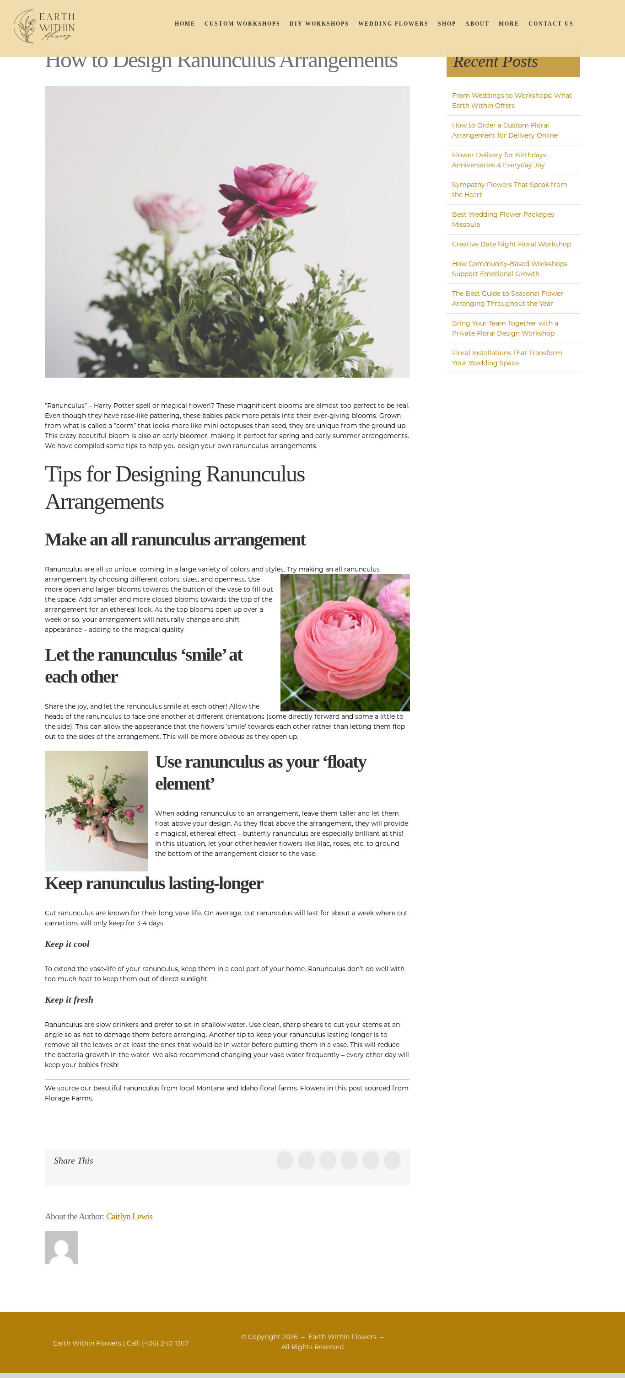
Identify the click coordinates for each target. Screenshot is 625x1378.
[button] (599, 23)
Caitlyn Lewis (129, 1216)
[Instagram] (580, 1337)
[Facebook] (558, 1337)
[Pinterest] (591, 1337)
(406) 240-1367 (165, 1343)
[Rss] (569, 1337)
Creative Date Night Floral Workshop (511, 244)
